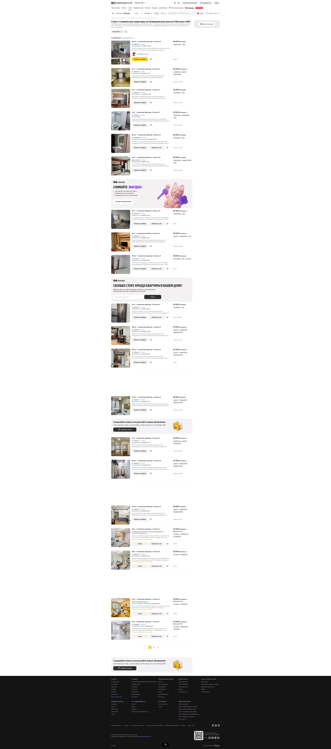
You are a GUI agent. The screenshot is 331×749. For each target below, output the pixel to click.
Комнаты (134, 709)
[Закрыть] (219, 13)
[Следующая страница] (158, 647)
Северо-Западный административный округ (144, 681)
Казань (160, 691)
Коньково (134, 689)
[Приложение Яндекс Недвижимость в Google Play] (212, 737)
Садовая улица (143, 601)
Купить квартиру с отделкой (187, 716)
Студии (181, 689)
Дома (133, 706)
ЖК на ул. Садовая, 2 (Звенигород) (141, 603)
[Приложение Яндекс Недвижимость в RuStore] (218, 737)
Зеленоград (114, 709)
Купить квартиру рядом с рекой (187, 709)
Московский (114, 711)
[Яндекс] (217, 745)
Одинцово (114, 686)
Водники (113, 691)
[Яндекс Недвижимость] (121, 3)
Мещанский (135, 691)
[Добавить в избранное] (151, 59)
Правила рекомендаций (172, 725)
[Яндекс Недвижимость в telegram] (219, 725)
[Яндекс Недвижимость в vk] (213, 725)
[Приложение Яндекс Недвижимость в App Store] (210, 737)
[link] (217, 2)
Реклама (126, 725)
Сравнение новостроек (207, 686)
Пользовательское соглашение (154, 725)
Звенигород (135, 601)
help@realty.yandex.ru (145, 736)
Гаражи (134, 704)
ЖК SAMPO (135, 533)
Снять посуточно (163, 704)
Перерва (113, 689)
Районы (203, 689)
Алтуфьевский (136, 684)
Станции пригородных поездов (210, 684)
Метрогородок (136, 694)
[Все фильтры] (113, 13)
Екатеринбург (162, 689)
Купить (160, 706)
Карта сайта (191, 725)
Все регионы (204, 681)
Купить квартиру (183, 704)
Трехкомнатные (183, 691)
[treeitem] (116, 8)
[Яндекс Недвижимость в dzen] (216, 725)
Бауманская (114, 694)
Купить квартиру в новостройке (188, 711)
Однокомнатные (183, 686)
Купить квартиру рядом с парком (188, 706)
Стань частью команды (137, 725)
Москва (160, 681)
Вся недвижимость (116, 725)
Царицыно (134, 686)
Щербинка (114, 704)
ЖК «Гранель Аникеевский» (140, 139)
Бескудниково (115, 681)
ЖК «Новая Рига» (137, 46)
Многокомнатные (183, 684)
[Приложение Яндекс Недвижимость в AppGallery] (215, 737)
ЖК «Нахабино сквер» (138, 626)
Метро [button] (202, 13)
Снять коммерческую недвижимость (189, 714)
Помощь (183, 725)
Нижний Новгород (163, 694)
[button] (178, 2)
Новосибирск (162, 686)
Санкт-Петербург (163, 684)
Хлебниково (114, 684)
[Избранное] (174, 2)
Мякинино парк (136, 161)
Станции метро (205, 691)
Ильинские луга (136, 73)
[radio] (153, 647)
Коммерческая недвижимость (140, 711)
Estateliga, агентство (143, 54)
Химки (113, 714)
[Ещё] (126, 31)
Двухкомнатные (183, 681)
